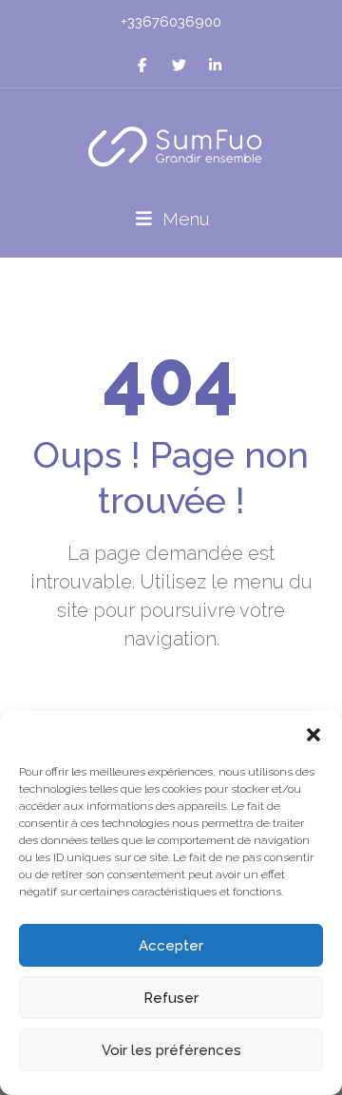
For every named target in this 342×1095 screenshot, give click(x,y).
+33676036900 (171, 21)
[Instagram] (179, 65)
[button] (313, 734)
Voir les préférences (171, 1050)
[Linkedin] (215, 65)
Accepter (171, 945)
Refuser (171, 998)
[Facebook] (142, 65)
